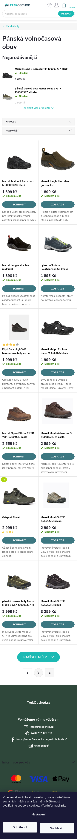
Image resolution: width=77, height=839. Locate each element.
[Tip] (19, 495)
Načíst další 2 (35, 657)
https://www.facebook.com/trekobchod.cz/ (41, 739)
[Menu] (72, 5)
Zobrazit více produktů (37, 108)
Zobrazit (19, 204)
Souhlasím (57, 828)
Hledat (66, 13)
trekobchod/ (41, 746)
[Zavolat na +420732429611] (49, 5)
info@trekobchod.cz (41, 727)
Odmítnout (20, 827)
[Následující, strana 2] (38, 672)
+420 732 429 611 (41, 733)
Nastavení (38, 814)
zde (63, 806)
